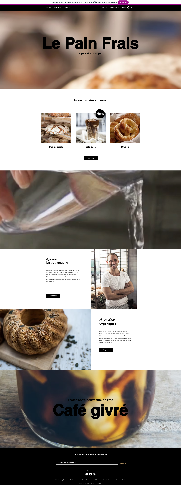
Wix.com (99, 483)
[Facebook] (86, 474)
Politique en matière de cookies (79, 480)
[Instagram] (94, 474)
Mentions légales (60, 480)
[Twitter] (90, 474)
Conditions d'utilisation (120, 480)
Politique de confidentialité (101, 480)
